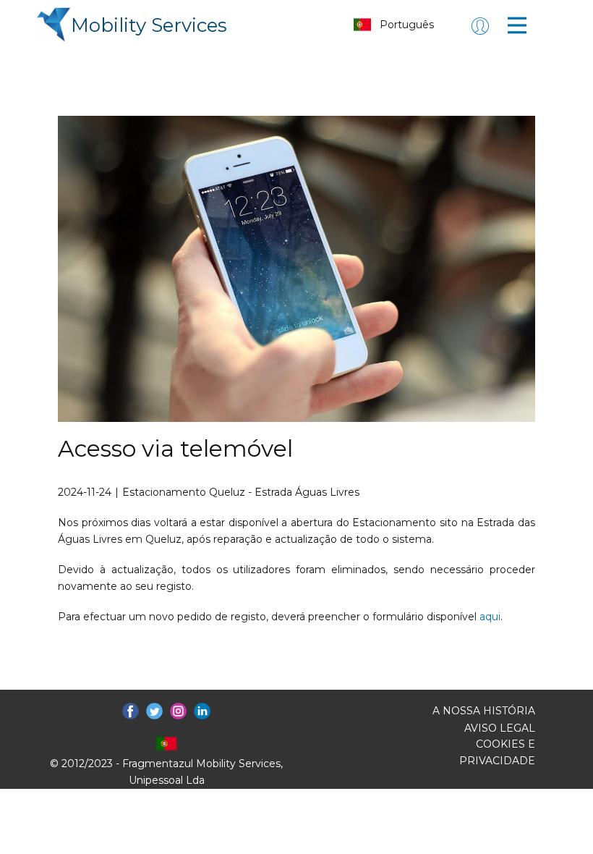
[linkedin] (202, 711)
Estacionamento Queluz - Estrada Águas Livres (240, 492)
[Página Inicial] (53, 24)
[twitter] (154, 711)
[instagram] (178, 711)
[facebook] (130, 711)
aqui (489, 616)
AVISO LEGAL (499, 728)
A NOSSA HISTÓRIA (483, 710)
